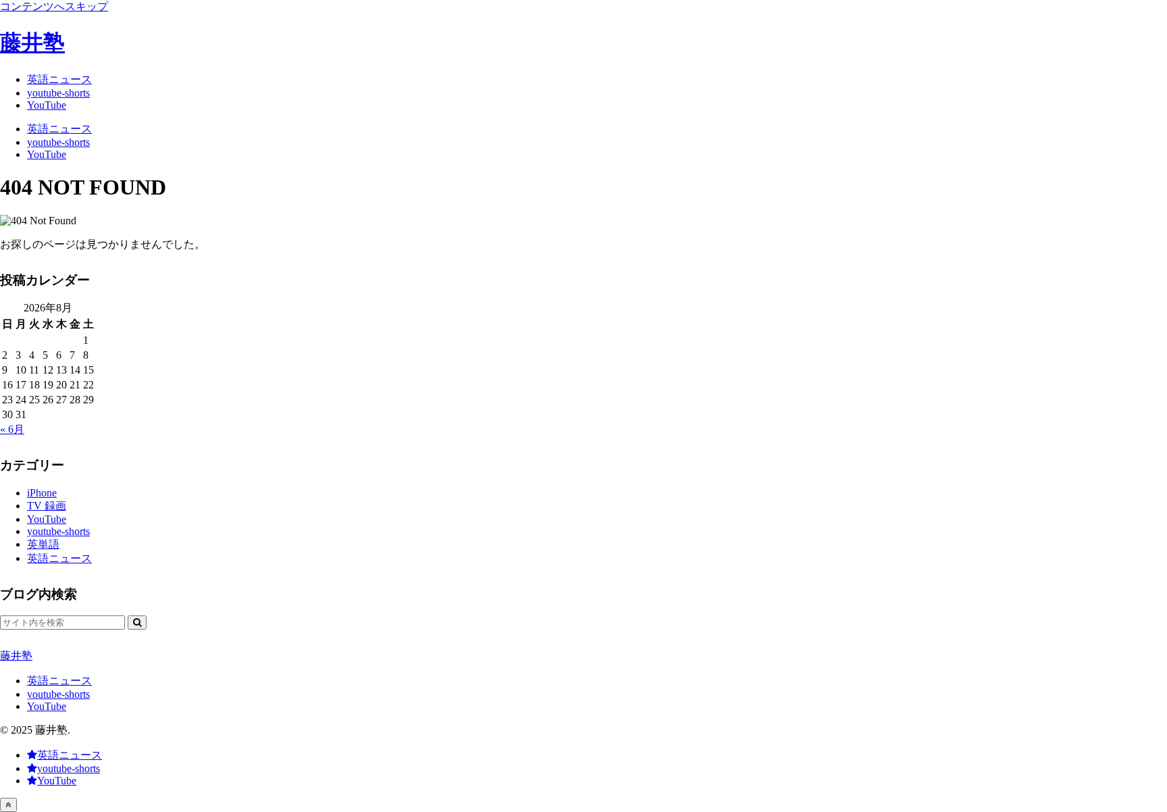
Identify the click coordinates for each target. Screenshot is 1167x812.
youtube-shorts (58, 694)
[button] (137, 622)
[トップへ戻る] (8, 805)
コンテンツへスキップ (54, 6)
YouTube (46, 706)
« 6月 (12, 429)
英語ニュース (59, 680)
